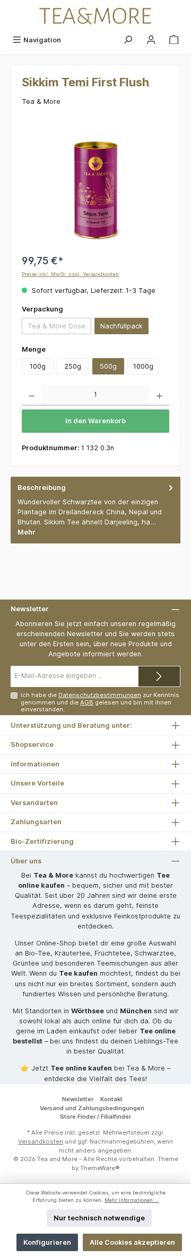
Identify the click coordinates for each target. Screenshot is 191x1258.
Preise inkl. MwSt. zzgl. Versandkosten (70, 274)
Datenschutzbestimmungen (99, 695)
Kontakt (111, 1099)
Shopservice (32, 744)
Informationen (35, 764)
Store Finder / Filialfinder (95, 1116)
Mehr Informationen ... (132, 1200)
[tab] (95, 510)
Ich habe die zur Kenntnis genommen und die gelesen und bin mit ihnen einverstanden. (100, 702)
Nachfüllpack (121, 326)
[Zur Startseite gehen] (95, 15)
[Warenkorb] (174, 40)
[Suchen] (128, 40)
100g (38, 366)
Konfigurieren (47, 1242)
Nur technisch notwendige (99, 1218)
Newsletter (77, 1099)
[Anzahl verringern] (31, 395)
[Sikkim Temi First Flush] (95, 187)
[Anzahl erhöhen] (159, 395)
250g (72, 366)
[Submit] (159, 676)
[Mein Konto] (151, 40)
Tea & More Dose (59, 328)
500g (108, 366)
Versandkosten (40, 1141)
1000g (143, 366)
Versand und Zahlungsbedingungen (92, 1108)
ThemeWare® (100, 1168)
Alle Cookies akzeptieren (132, 1242)
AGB (86, 702)
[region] (95, 187)
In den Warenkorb (95, 421)
